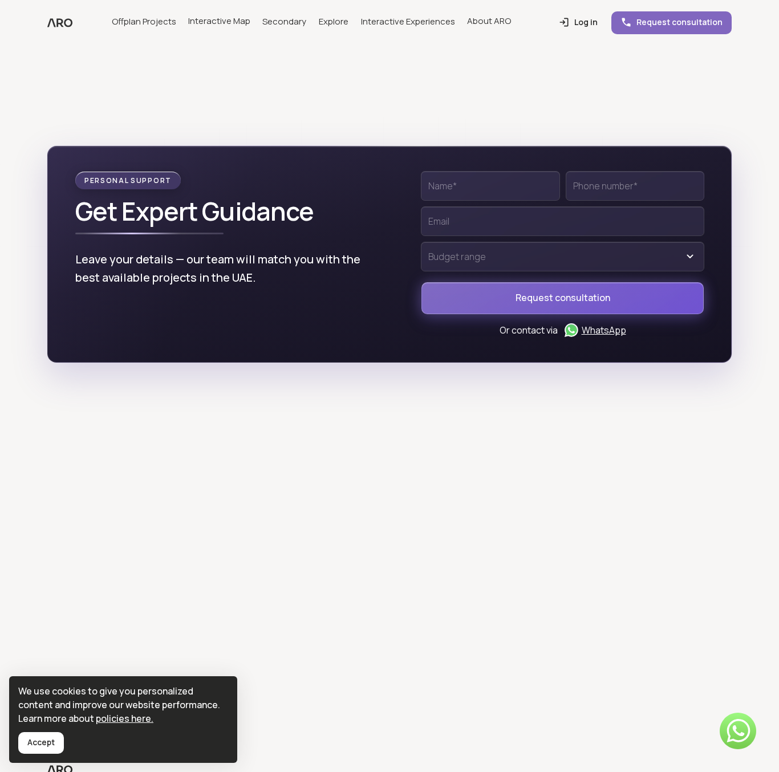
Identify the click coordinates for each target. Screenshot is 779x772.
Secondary (284, 21)
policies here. (124, 718)
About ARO (489, 21)
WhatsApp (604, 330)
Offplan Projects (144, 21)
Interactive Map (219, 21)
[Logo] (59, 23)
